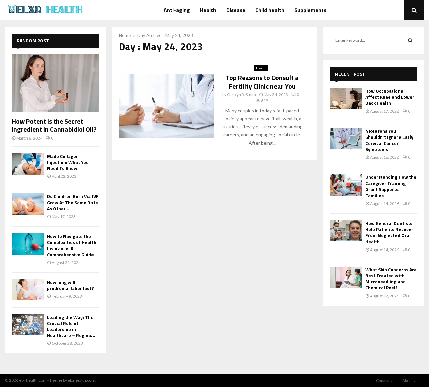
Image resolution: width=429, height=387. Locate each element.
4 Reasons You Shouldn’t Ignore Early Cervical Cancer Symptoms (389, 140)
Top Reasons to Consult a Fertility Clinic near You (262, 81)
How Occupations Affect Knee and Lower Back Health (389, 96)
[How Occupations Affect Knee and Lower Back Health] (346, 98)
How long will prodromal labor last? (70, 285)
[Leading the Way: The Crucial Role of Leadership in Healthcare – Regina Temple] (28, 324)
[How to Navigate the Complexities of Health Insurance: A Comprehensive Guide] (28, 244)
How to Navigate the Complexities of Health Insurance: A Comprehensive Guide (71, 245)
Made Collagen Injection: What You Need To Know (68, 162)
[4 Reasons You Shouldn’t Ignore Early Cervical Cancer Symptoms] (346, 138)
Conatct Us (386, 380)
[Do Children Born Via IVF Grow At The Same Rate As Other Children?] (28, 203)
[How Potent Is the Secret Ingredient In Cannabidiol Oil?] (55, 83)
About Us (410, 380)
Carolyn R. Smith (241, 94)
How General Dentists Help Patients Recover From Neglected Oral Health (389, 232)
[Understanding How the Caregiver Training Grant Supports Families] (346, 184)
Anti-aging (177, 10)
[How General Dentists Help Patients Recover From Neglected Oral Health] (346, 230)
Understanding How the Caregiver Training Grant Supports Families (390, 186)
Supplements (310, 10)
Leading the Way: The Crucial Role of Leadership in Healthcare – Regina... (71, 326)
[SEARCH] (410, 40)
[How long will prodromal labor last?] (28, 289)
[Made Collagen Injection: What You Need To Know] (28, 163)
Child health (269, 10)
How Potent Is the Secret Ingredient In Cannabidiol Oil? (54, 125)
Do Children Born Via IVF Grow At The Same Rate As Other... (73, 202)
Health (208, 10)
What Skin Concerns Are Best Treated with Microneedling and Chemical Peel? (391, 278)
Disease (235, 10)
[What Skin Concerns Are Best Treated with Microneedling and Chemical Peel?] (346, 277)
